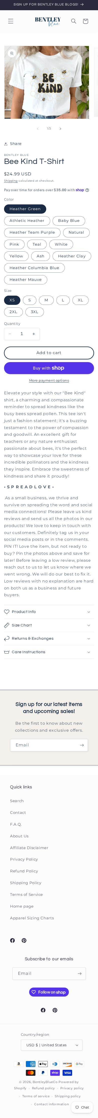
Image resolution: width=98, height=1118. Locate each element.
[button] (10, 21)
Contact (18, 812)
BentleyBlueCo (45, 1082)
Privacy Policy (24, 859)
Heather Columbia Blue (34, 268)
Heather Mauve (26, 279)
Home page (22, 906)
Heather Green (25, 209)
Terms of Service (26, 894)
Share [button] (16, 143)
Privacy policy (72, 1088)
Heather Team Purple (32, 232)
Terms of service (36, 1096)
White (61, 244)
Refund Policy (24, 871)
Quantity (12, 324)
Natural (76, 232)
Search (17, 801)
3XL (34, 312)
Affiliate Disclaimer (29, 848)
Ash (40, 256)
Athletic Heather (27, 220)
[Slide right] (60, 128)
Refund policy (43, 1088)
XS (12, 300)
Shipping (11, 180)
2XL (13, 312)
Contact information (51, 1104)
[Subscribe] (82, 745)
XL (80, 300)
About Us (19, 836)
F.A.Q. (16, 824)
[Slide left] (37, 128)
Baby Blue (68, 220)
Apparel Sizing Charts (32, 918)
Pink (14, 244)
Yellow (16, 256)
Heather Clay (72, 256)
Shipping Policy (25, 883)
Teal (37, 244)
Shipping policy (68, 1096)
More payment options (49, 380)
